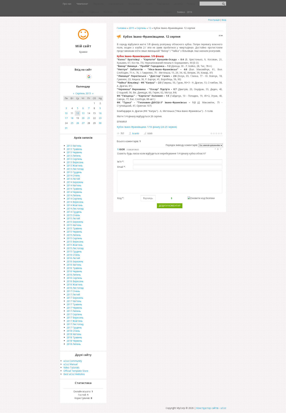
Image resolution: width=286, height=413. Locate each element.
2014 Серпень (74, 198)
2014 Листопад (75, 208)
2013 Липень (74, 155)
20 (83, 118)
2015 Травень (74, 228)
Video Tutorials (71, 367)
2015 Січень (73, 215)
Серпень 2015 (83, 93)
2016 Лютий (73, 258)
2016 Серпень (74, 277)
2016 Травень (74, 268)
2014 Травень (74, 188)
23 (100, 118)
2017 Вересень (75, 317)
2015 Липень (74, 234)
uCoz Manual (70, 364)
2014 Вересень (75, 201)
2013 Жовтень (75, 165)
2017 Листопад (75, 324)
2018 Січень (73, 330)
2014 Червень (74, 192)
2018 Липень (74, 344)
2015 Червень (74, 231)
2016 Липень (74, 274)
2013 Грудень (74, 172)
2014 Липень (74, 195)
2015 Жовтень (75, 244)
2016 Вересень (75, 281)
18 (72, 118)
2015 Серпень (74, 238)
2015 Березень (75, 221)
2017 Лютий (73, 294)
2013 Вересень (75, 162)
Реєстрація (214, 19)
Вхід (224, 19)
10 (66, 113)
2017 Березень (75, 297)
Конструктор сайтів (207, 408)
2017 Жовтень (75, 320)
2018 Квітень (74, 334)
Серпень (141, 28)
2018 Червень (74, 340)
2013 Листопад (75, 168)
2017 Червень (74, 307)
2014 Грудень (74, 211)
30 (100, 123)
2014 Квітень (74, 185)
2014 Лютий (73, 178)
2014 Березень (75, 182)
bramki (135, 133)
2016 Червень (74, 271)
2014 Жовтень (75, 205)
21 (88, 118)
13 (83, 113)
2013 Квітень (74, 145)
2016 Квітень (74, 264)
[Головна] (83, 38)
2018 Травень (74, 337)
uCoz (223, 408)
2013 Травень (74, 149)
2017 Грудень (74, 327)
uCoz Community (72, 360)
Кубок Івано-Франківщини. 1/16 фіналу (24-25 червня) (147, 126)
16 (100, 113)
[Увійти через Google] (89, 76)
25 (72, 123)
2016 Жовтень (75, 284)
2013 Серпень (74, 158)
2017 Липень (74, 311)
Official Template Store (75, 370)
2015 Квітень (74, 225)
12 (149, 28)
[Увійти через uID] (77, 76)
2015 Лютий (73, 218)
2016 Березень (75, 261)
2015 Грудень (74, 251)
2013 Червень (74, 152)
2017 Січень (73, 291)
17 (66, 118)
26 (77, 123)
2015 (131, 28)
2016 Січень (73, 254)
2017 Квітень (74, 301)
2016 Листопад (75, 287)
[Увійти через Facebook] (83, 76)
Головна (121, 28)
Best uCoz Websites (74, 374)
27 (83, 123)
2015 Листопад (75, 248)
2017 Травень (74, 304)
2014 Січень (73, 175)
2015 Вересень (75, 241)
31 (66, 128)
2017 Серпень (74, 314)
